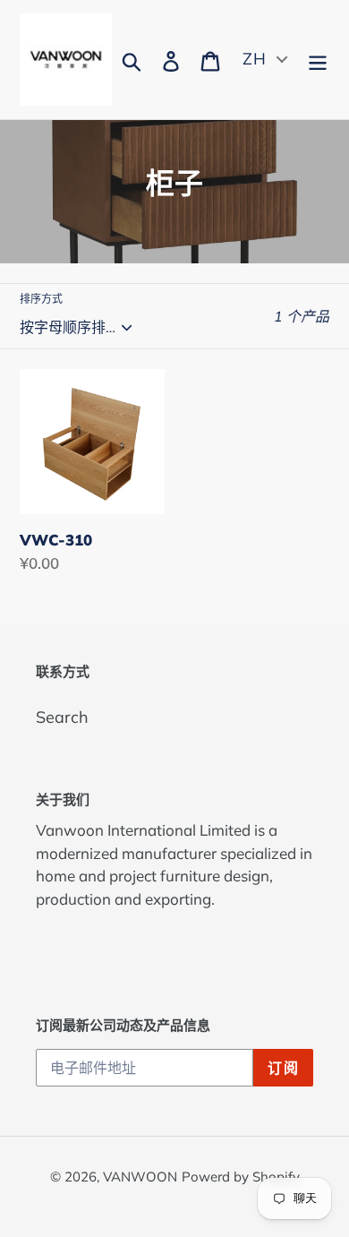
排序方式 (41, 298)
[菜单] (317, 60)
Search (62, 717)
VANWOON (140, 1176)
